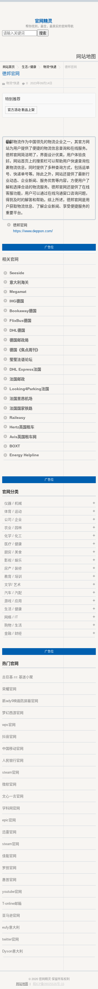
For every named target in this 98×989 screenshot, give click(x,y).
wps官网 (9, 725)
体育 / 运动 (13, 511)
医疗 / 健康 (13, 544)
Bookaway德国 (23, 311)
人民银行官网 (12, 760)
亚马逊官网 (11, 915)
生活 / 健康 (29, 67)
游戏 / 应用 (13, 601)
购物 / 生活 (13, 625)
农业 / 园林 (13, 528)
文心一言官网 (12, 796)
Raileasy (17, 417)
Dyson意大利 (12, 951)
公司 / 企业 (13, 520)
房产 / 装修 (13, 568)
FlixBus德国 (20, 320)
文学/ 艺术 (12, 585)
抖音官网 (9, 737)
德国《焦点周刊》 (25, 350)
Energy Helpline (24, 455)
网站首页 (9, 67)
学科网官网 (11, 808)
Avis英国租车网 (23, 437)
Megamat (18, 291)
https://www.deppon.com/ (33, 231)
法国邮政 (17, 379)
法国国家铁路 (21, 408)
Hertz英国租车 (22, 427)
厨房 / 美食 (13, 552)
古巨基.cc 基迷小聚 (17, 677)
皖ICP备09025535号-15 (48, 983)
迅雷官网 (9, 832)
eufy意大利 (11, 927)
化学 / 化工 (13, 536)
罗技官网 (9, 868)
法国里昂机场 (21, 398)
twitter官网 (10, 939)
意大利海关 (19, 282)
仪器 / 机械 (13, 503)
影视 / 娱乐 (13, 560)
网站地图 (86, 56)
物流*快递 (49, 67)
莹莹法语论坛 (21, 359)
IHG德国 (17, 301)
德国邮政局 (19, 340)
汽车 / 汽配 (13, 593)
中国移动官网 (12, 748)
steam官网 (10, 772)
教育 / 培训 (13, 576)
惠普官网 (9, 880)
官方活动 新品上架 (21, 110)
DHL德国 (17, 330)
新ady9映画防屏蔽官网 (20, 701)
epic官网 (9, 820)
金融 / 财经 (13, 633)
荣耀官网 (9, 689)
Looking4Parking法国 (29, 389)
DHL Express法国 (25, 369)
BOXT (15, 446)
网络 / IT (11, 617)
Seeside (17, 273)
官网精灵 (43, 21)
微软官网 (9, 784)
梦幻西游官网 (12, 713)
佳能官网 (9, 856)
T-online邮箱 (12, 903)
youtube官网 (12, 892)
